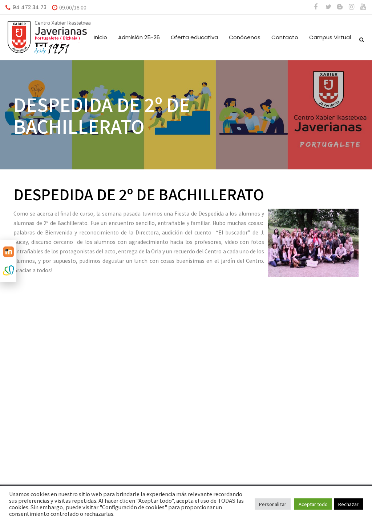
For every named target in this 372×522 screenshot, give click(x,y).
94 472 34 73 (29, 7)
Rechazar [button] (348, 504)
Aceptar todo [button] (313, 504)
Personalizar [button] (272, 504)
